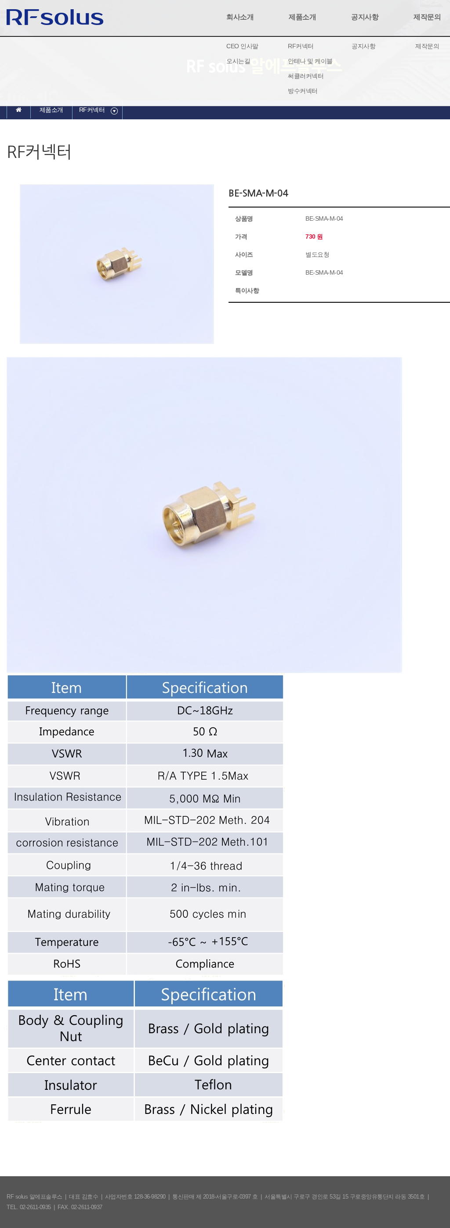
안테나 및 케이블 (310, 60)
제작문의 (427, 46)
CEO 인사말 (242, 46)
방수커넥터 (303, 90)
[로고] (55, 16)
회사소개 (240, 17)
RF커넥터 (301, 46)
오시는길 (238, 60)
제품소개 (302, 17)
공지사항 (364, 17)
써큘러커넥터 (305, 75)
